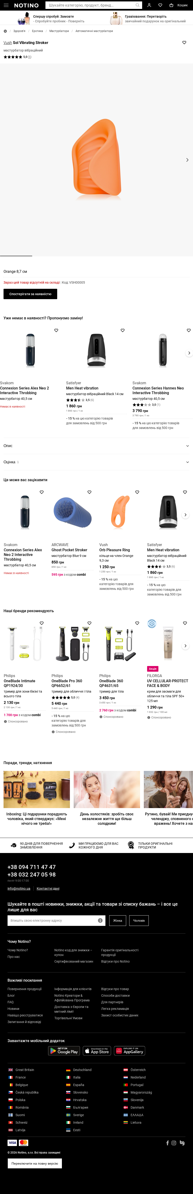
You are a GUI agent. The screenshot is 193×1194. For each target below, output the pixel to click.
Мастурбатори (59, 31)
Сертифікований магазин (73, 961)
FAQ (11, 1002)
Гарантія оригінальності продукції (119, 952)
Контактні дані (48, 889)
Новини (13, 1009)
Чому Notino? (18, 950)
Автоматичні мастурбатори (94, 31)
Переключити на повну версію (35, 1163)
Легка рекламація (115, 1009)
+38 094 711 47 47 (32, 867)
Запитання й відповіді (24, 1022)
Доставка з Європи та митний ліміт (71, 1009)
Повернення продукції (24, 989)
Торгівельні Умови (68, 1018)
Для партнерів (112, 1002)
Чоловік (139, 920)
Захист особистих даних (119, 1015)
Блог (11, 995)
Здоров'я (19, 31)
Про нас (14, 957)
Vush (8, 42)
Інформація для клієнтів (73, 989)
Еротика (37, 31)
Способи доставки (115, 995)
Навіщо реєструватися (25, 1015)
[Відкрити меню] (6, 6)
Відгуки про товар (115, 989)
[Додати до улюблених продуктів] (184, 42)
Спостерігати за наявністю (30, 294)
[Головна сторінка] (5, 31)
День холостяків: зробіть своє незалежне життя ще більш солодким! (106, 819)
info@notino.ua (19, 888)
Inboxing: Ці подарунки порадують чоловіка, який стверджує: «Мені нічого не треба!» (36, 819)
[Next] (189, 353)
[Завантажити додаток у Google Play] (64, 1050)
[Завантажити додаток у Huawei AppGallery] (129, 1050)
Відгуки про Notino (115, 961)
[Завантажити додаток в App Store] (97, 1050)
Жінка (117, 920)
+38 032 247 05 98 (32, 874)
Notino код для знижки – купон (73, 952)
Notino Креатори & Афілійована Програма (72, 998)
